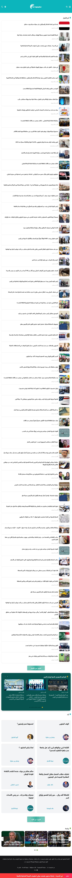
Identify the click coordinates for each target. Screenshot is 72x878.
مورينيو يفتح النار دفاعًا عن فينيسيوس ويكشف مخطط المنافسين (59, 841)
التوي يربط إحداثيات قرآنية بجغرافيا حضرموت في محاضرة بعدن (42, 645)
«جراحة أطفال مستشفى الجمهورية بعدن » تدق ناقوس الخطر (42, 442)
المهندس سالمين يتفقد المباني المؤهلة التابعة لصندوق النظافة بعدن (40, 88)
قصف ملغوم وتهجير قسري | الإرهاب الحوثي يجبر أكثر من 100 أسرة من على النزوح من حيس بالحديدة (32, 270)
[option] (58, 688)
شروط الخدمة (25, 867)
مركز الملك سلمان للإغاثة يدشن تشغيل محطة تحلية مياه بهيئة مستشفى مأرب (38, 99)
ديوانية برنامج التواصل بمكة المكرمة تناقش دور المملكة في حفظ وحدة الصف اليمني (36, 484)
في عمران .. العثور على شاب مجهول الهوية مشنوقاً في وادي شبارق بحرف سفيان (37, 67)
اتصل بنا (19, 867)
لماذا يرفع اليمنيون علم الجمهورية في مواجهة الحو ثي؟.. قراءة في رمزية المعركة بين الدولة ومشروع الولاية (31, 185)
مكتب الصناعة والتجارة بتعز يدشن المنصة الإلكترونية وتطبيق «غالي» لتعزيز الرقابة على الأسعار (34, 559)
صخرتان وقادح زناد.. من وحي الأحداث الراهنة (19, 796)
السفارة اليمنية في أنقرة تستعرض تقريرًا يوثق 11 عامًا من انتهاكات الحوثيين (38, 517)
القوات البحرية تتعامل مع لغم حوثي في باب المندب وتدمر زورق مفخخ (40, 549)
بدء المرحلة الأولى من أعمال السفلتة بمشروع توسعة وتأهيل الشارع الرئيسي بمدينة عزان (36, 409)
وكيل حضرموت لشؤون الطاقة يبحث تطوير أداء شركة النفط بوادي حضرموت (38, 388)
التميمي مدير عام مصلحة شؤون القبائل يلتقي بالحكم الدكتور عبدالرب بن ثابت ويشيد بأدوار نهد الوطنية (32, 602)
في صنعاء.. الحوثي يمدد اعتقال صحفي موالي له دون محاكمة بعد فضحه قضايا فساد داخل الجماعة (33, 292)
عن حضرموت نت (51, 867)
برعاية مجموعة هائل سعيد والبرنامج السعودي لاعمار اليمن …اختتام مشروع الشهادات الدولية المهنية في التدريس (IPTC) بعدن (36, 698)
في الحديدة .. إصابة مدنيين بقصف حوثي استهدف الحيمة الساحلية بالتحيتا (39, 45)
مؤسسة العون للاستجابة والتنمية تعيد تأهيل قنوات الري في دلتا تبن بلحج (39, 56)
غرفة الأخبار (50, 761)
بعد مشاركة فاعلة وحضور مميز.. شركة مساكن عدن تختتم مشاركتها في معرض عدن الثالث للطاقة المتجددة (31, 377)
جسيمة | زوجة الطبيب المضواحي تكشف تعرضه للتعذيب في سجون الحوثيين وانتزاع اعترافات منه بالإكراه (31, 217)
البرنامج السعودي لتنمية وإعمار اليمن (55, 676)
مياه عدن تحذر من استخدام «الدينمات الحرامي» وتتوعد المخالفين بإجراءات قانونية (37, 110)
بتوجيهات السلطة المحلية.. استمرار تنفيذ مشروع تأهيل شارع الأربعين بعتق (39, 324)
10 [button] (29, 707)
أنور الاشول (14, 737)
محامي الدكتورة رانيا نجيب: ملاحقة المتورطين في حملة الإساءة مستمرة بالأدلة (38, 474)
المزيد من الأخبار (36, 668)
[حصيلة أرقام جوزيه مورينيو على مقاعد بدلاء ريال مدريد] (12, 839)
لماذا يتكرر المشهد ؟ (26, 747)
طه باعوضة (50, 808)
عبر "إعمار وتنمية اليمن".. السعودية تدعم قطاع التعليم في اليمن (58, 696)
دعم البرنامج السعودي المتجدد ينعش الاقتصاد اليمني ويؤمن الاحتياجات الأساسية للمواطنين (34, 634)
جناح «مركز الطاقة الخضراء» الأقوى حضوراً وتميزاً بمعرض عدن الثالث (40, 420)
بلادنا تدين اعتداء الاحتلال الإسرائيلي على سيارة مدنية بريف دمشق (41, 24)
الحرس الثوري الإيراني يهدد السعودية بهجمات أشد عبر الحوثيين (42, 356)
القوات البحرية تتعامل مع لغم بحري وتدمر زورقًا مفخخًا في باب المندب (40, 431)
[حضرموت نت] (36, 6)
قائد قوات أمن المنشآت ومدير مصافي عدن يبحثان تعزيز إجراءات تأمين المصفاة (38, 570)
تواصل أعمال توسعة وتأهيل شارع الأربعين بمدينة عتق (44, 592)
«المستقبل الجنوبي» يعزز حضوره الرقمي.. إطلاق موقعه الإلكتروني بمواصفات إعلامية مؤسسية (33, 334)
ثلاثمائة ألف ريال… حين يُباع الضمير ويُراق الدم (54, 796)
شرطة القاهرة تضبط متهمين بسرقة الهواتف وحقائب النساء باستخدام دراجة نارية (37, 35)
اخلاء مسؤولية (33, 867)
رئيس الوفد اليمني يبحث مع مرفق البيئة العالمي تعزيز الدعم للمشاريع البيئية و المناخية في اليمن (33, 281)
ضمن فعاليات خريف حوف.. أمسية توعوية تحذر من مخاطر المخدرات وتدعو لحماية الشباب (35, 195)
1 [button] (42, 707)
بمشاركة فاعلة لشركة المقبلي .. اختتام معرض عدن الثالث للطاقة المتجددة (39, 120)
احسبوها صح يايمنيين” (25, 723)
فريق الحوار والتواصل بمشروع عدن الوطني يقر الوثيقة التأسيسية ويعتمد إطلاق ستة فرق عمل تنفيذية (32, 506)
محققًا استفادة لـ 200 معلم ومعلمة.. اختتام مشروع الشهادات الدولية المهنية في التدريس (15, 697)
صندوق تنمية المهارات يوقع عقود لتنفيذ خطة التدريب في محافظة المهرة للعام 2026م (36, 131)
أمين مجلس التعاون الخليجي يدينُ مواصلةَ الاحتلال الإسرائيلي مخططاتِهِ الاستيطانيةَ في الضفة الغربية (32, 77)
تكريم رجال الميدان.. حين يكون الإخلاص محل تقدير (45, 260)
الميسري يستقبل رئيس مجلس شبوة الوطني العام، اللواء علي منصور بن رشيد (38, 313)
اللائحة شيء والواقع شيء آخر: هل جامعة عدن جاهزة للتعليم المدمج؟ (54, 749)
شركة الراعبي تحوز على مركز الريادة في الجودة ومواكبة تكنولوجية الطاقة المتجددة (37, 302)
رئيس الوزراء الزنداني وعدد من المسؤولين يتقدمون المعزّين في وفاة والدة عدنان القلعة (36, 206)
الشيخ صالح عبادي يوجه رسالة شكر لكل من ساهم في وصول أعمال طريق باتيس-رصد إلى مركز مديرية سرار (31, 452)
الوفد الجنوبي (64, 723)
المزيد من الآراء (36, 819)
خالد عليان (50, 784)
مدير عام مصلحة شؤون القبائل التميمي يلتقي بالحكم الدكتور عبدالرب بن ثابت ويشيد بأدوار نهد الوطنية (32, 249)
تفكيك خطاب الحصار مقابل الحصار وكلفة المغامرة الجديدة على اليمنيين (54, 775)
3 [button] (39, 707)
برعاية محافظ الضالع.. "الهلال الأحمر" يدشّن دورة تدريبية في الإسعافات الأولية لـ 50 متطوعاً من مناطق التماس (32, 613)
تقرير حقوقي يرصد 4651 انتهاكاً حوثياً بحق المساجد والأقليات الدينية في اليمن (38, 238)
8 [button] (32, 707)
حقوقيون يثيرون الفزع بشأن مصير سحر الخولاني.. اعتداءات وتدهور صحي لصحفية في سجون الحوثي (32, 174)
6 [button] (35, 707)
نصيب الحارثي (15, 784)
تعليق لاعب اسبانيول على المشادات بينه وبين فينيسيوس (37, 841)
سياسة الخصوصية (41, 867)
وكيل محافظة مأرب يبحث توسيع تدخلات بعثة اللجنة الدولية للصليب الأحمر (39, 367)
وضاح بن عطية (50, 737)
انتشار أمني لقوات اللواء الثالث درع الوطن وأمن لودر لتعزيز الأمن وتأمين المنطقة (37, 581)
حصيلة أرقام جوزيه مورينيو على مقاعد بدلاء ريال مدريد (13, 842)
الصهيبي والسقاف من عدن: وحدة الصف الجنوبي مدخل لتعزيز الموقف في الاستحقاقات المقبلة (33, 345)
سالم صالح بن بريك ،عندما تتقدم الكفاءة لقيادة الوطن (18, 772)
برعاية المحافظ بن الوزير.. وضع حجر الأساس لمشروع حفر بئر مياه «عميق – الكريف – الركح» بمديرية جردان (31, 527)
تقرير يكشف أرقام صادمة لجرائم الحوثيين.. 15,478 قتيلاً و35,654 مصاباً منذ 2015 (37, 142)
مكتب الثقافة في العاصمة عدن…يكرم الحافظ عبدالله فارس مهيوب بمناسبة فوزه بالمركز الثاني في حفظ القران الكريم (31, 538)
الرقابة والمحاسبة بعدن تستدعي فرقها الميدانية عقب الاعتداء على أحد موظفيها (38, 624)
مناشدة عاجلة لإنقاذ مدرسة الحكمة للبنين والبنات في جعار (43, 656)
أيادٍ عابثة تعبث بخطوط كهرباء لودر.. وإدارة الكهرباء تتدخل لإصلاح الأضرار (39, 152)
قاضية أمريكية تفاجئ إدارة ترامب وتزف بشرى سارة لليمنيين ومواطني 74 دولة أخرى (36, 399)
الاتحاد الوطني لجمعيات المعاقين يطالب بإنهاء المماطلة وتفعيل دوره (40, 227)
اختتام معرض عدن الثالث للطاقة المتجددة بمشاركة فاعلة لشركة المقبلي (40, 163)
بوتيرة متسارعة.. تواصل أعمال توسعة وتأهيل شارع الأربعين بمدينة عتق (40, 495)
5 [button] (36, 707)
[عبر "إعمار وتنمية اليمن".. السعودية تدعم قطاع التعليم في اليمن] (58, 685)
